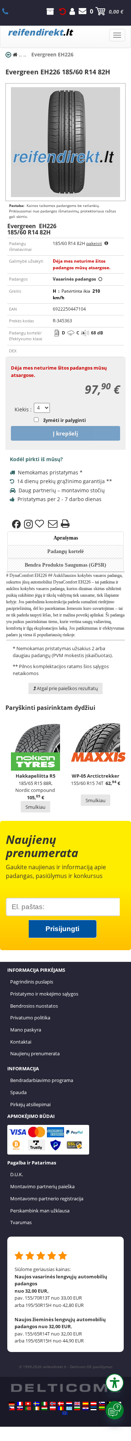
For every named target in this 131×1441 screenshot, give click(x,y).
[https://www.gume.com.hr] (85, 1408)
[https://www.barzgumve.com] (77, 1408)
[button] (115, 1383)
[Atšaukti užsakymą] (62, 11)
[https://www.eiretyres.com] (36, 1408)
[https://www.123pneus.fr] (20, 1403)
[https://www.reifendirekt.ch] (28, 1403)
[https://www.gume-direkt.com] (102, 1403)
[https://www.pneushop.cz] (12, 1408)
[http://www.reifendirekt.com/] (65, 1413)
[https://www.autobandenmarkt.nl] (69, 1403)
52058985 (9, 11)
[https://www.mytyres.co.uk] (77, 1403)
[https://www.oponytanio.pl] (53, 1408)
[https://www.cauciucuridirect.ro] (61, 1408)
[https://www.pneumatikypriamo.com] (20, 1408)
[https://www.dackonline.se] (36, 1403)
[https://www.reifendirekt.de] (12, 1403)
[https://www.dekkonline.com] (53, 1403)
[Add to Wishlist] (40, 524)
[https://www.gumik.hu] (44, 1408)
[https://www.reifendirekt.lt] (102, 1408)
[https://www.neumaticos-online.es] (85, 1403)
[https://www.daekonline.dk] (61, 1403)
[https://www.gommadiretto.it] (44, 1403)
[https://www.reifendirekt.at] (93, 1403)
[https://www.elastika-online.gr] (69, 1408)
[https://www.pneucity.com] (28, 1408)
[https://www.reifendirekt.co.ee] (93, 1408)
